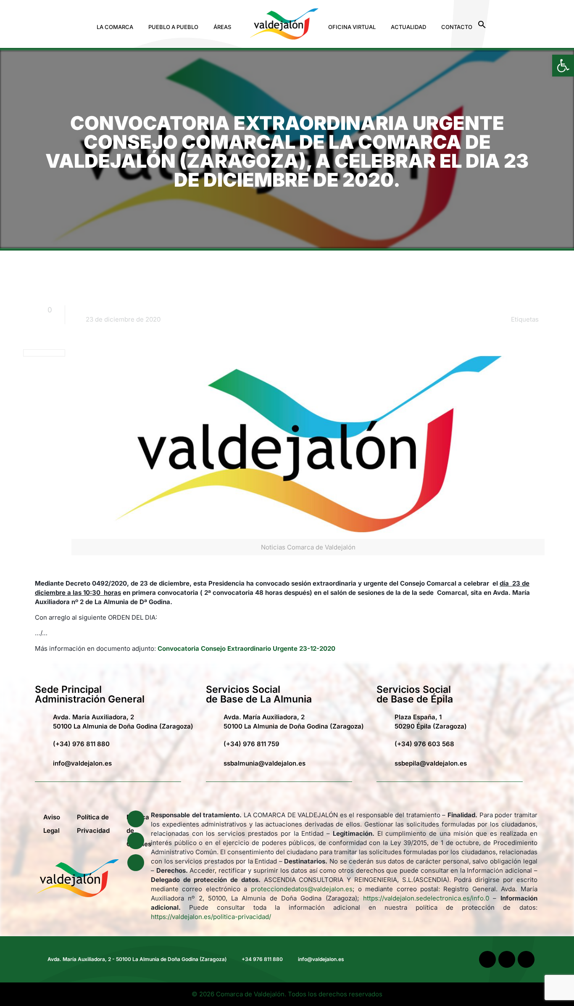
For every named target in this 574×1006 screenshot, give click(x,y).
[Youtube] (135, 840)
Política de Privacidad (93, 823)
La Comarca (115, 27)
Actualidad (408, 27)
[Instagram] (135, 862)
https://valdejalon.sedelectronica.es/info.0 (426, 898)
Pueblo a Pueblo (173, 27)
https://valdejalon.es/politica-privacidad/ (211, 917)
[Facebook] (135, 819)
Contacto (456, 27)
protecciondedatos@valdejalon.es (302, 889)
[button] (117, 27)
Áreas (222, 27)
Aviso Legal (51, 823)
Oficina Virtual (352, 27)
